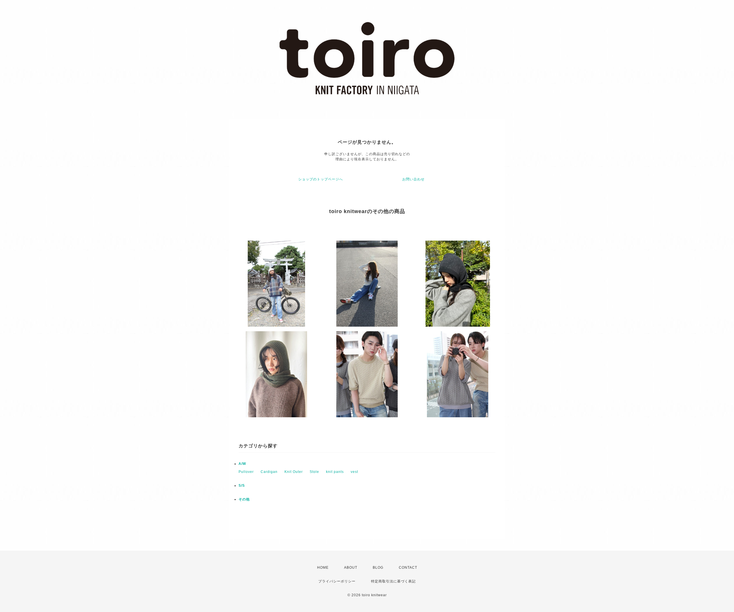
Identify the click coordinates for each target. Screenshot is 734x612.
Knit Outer (293, 472)
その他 (244, 499)
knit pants (335, 472)
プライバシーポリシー (337, 581)
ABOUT (350, 568)
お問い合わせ (413, 179)
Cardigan (269, 472)
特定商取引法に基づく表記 (393, 581)
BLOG (378, 568)
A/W (242, 464)
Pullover (246, 472)
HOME (323, 568)
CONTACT (408, 568)
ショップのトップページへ (320, 179)
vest (354, 472)
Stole (314, 472)
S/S (242, 486)
